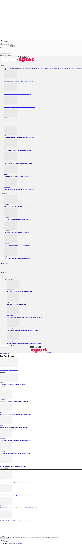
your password (13, 46)
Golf (36, 68)
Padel (57, 68)
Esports (31, 68)
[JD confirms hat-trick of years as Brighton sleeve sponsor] (9, 381)
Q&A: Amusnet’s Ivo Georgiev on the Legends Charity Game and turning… (24, 317)
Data (5, 260)
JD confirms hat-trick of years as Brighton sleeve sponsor (13, 384)
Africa (1, 412)
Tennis (75, 68)
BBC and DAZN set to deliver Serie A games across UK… (17, 219)
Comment (6, 256)
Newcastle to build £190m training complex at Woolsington (17, 94)
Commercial (2, 505)
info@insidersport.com (8, 538)
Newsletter (4, 272)
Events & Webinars (7, 161)
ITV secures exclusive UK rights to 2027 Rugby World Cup (17, 245)
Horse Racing (39, 68)
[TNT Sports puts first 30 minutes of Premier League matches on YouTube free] (10, 116)
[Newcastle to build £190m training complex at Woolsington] (10, 90)
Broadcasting (6, 104)
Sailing (65, 68)
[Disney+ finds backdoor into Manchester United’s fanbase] (10, 147)
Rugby (62, 68)
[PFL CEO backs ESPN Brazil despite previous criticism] (10, 255)
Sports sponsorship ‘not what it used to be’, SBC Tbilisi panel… (19, 189)
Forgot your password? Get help (5, 48)
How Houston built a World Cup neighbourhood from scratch (18, 81)
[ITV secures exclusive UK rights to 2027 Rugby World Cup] (10, 242)
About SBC (4, 40)
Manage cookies (19, 543)
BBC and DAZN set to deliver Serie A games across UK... (13, 466)
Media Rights (4, 193)
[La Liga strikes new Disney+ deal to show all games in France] (10, 229)
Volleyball (78, 68)
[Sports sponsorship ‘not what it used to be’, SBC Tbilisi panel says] (10, 186)
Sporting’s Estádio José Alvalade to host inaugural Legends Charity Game (24, 343)
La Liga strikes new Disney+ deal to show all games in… (17, 232)
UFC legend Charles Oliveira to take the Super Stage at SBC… (18, 163)
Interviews (2, 518)
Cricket (23, 68)
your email (12, 52)
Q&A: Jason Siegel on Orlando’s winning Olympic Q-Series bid (14, 520)
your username (13, 45)
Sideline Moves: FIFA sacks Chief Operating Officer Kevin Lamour (15, 414)
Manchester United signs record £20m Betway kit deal (16, 176)
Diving (28, 68)
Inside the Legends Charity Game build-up (16, 304)
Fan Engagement (7, 78)
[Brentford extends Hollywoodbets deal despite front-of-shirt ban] (10, 134)
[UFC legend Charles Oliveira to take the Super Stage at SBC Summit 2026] (10, 160)
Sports (3, 65)
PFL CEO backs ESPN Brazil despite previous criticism (17, 258)
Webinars (1, 49)
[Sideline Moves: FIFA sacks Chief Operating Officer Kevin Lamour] (6, 411)
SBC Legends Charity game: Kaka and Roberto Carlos (19, 291)
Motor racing (46, 68)
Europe (8, 302)
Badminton (11, 68)
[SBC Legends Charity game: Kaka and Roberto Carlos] (13, 288)
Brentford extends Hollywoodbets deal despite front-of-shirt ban (19, 137)
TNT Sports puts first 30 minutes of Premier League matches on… (19, 120)
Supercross (68, 68)
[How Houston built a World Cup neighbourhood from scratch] (10, 77)
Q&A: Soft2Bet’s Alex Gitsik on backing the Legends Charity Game (22, 330)
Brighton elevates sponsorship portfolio (9, 370)
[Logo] (8, 61)
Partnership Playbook (6, 267)
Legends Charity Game (8, 279)
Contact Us (6, 41)
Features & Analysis (10, 289)
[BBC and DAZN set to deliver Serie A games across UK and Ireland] (10, 216)
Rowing (59, 68)
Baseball (14, 68)
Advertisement (7, 187)
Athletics (7, 68)
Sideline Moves (5, 263)
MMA (43, 68)
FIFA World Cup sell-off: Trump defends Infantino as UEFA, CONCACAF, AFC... (19, 507)
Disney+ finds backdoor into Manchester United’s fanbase (17, 150)
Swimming (72, 68)
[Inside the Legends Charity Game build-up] (13, 301)
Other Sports (54, 68)
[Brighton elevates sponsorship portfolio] (9, 366)
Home (1, 353)
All (5, 68)
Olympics (50, 68)
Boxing (20, 68)
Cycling (25, 68)
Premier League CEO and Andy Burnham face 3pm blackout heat (19, 107)
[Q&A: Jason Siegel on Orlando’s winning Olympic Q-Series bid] (6, 517)
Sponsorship (4, 123)
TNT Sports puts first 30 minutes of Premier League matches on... (15, 453)
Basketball (17, 68)
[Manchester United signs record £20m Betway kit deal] (10, 173)
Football (33, 68)
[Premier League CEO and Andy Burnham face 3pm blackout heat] (10, 103)
